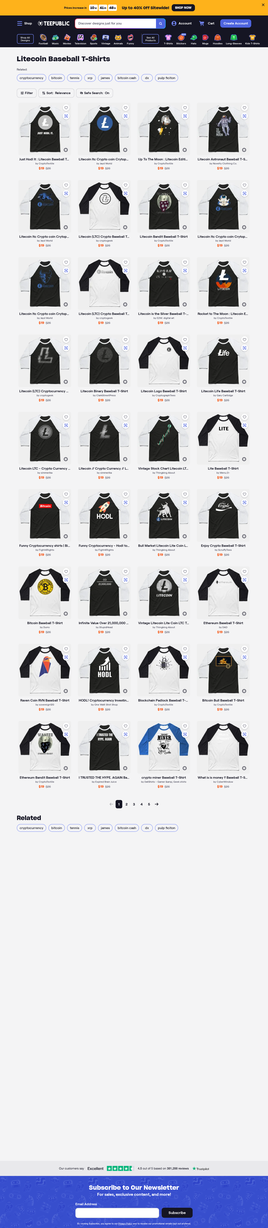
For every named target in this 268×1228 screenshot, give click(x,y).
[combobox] (115, 23)
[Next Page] (156, 804)
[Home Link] (53, 23)
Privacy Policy (125, 1223)
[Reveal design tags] (66, 150)
